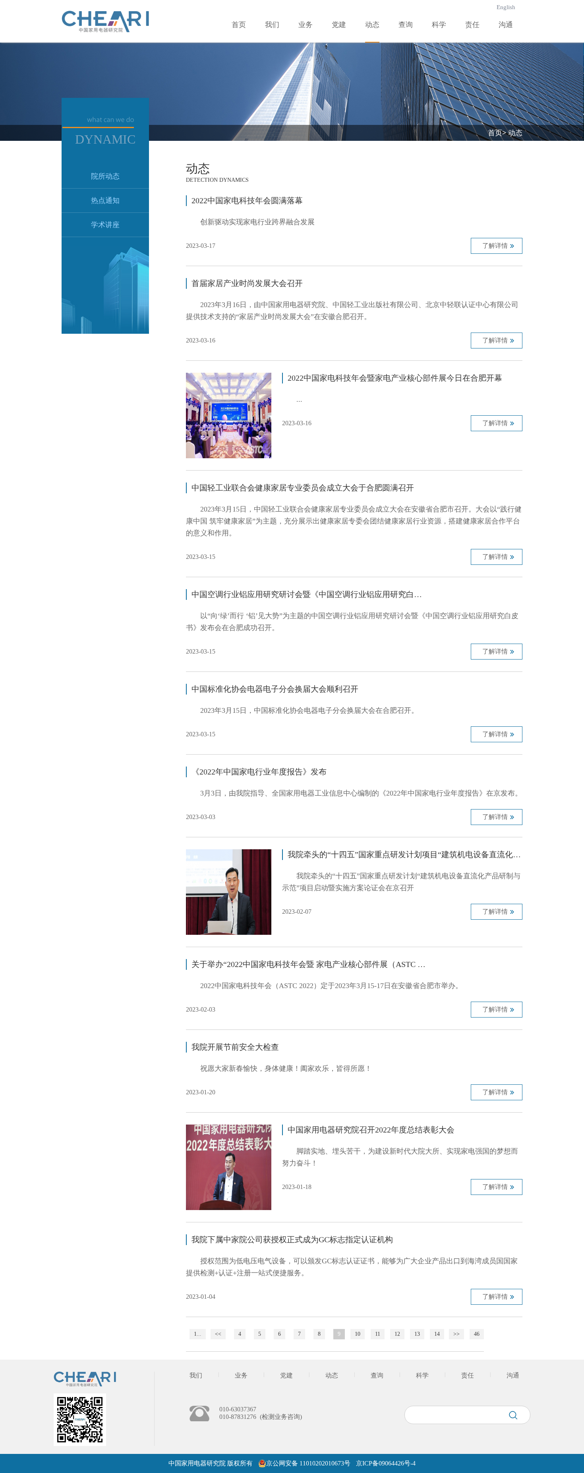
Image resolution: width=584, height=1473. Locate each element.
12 (397, 1334)
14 (437, 1334)
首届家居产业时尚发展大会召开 (247, 283)
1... (197, 1334)
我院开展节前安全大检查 (235, 1047)
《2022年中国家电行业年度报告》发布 (259, 771)
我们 (272, 25)
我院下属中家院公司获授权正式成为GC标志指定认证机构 (292, 1239)
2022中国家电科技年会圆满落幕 (247, 200)
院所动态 (105, 176)
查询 (405, 25)
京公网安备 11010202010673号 (308, 1463)
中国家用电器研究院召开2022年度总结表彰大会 (371, 1129)
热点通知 (105, 200)
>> (456, 1334)
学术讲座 (105, 225)
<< (218, 1334)
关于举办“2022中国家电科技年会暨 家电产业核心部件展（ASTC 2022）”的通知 (309, 964)
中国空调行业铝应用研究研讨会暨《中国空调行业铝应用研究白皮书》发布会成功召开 (309, 594)
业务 (305, 25)
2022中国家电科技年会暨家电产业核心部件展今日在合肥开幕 (395, 378)
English (506, 7)
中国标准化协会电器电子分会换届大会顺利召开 (274, 689)
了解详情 (495, 245)
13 (417, 1334)
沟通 (506, 25)
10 (357, 1334)
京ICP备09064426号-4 (386, 1463)
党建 (339, 25)
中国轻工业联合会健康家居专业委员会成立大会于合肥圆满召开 (302, 487)
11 (377, 1334)
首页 (239, 25)
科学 (439, 25)
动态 (372, 25)
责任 (472, 25)
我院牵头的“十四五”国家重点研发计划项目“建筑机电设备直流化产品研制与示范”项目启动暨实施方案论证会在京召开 (405, 854)
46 (477, 1334)
